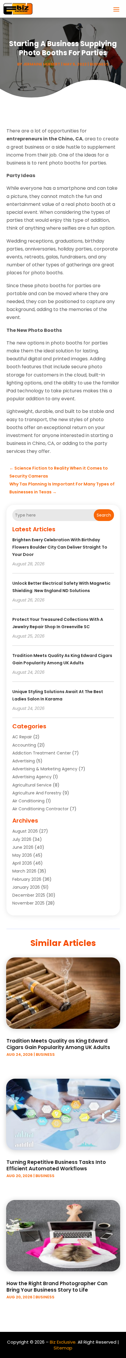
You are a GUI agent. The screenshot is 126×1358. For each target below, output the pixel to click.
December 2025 (28, 895)
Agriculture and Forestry (36, 793)
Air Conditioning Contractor (40, 809)
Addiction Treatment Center (41, 753)
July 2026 (21, 839)
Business (99, 64)
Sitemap (63, 1348)
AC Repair (22, 737)
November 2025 (28, 903)
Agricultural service (32, 785)
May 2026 (22, 855)
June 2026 (22, 847)
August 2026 (25, 831)
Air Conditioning (28, 801)
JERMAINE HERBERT (41, 64)
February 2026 (26, 879)
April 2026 (22, 863)
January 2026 (26, 887)
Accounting (24, 745)
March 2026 (24, 871)
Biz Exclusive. (63, 1342)
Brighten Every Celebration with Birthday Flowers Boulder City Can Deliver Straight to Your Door (59, 547)
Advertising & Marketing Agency (44, 769)
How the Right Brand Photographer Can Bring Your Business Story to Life (57, 1286)
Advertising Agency (32, 777)
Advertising (23, 761)
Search (104, 515)
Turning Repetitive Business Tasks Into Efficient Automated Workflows (56, 1165)
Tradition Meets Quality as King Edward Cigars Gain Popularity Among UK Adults (58, 1044)
